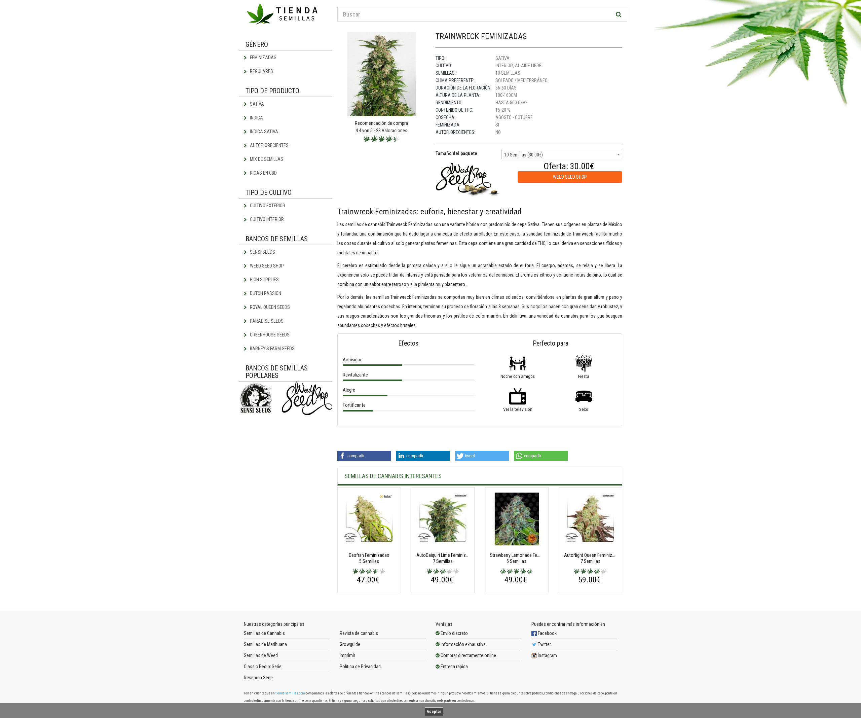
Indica (256, 117)
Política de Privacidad (360, 666)
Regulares (261, 71)
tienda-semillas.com (290, 693)
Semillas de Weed (261, 655)
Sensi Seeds (262, 252)
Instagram (547, 655)
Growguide (350, 644)
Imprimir (347, 655)
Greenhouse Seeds (269, 334)
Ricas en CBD (263, 173)
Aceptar (434, 711)
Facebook (547, 633)
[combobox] (561, 154)
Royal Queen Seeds (269, 307)
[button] (364, 456)
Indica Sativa (263, 131)
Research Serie (258, 677)
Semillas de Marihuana (265, 644)
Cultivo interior (266, 219)
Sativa (256, 104)
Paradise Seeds (266, 321)
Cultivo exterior (267, 205)
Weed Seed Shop (266, 265)
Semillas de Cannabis (264, 633)
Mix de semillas (266, 159)
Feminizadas (262, 57)
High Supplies (264, 279)
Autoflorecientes (269, 145)
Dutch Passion (265, 293)
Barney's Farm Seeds (272, 348)
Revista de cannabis (359, 633)
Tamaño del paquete (456, 153)
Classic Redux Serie (263, 666)
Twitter (544, 644)
